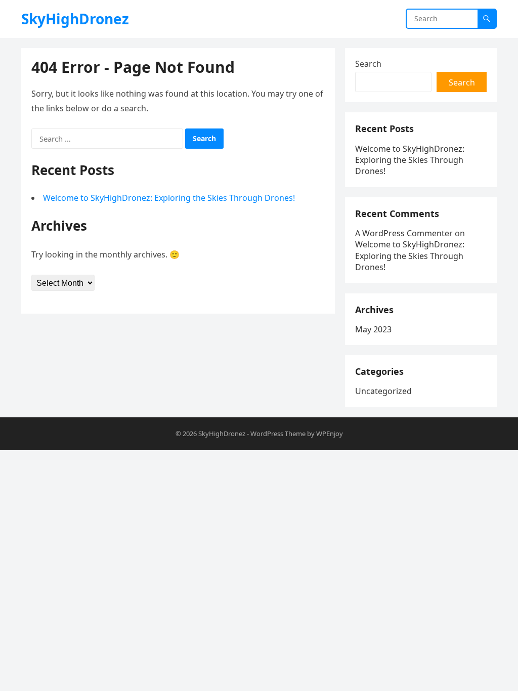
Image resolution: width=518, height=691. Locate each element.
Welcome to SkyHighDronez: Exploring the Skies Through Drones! (169, 197)
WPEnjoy (329, 433)
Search (368, 63)
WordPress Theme (278, 433)
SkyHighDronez (75, 18)
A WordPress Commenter (404, 233)
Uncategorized (383, 391)
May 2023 (373, 329)
